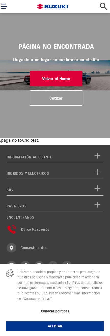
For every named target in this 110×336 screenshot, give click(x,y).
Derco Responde (35, 229)
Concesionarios (34, 248)
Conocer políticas (55, 311)
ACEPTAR (55, 326)
